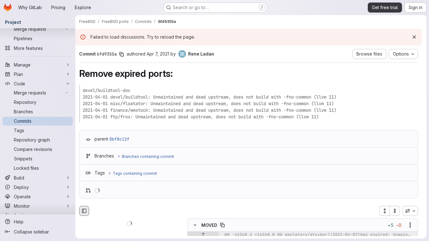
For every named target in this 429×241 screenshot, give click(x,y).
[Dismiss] (414, 37)
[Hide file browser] (84, 211)
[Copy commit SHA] (121, 54)
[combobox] (410, 211)
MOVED (209, 225)
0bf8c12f (119, 139)
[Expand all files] (384, 211)
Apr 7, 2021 (158, 53)
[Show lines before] (203, 235)
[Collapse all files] (395, 211)
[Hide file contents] (195, 225)
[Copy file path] (222, 225)
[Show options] (410, 225)
